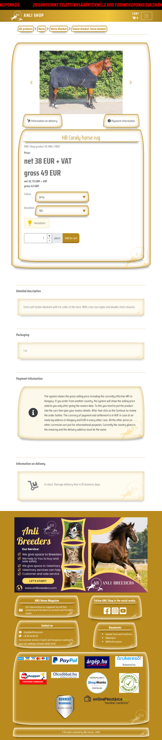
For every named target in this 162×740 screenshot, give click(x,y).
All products (25, 28)
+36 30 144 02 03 (30, 636)
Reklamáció (110, 638)
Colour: (28, 194)
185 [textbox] (41, 210)
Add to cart (71, 238)
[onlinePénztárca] (97, 700)
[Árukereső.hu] (129, 659)
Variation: (29, 207)
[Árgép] (97, 662)
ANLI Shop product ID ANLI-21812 (42, 146)
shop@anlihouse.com (33, 632)
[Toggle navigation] (146, 16)
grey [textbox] (41, 196)
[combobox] (62, 197)
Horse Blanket (59, 28)
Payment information (123, 120)
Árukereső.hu (129, 665)
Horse (41, 28)
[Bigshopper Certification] (33, 679)
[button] (31, 82)
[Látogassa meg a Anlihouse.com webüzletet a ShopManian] (97, 683)
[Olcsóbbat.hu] (65, 675)
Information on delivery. (44, 120)
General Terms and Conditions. (119, 634)
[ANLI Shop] (65, 707)
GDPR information (113, 642)
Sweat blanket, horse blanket (89, 28)
